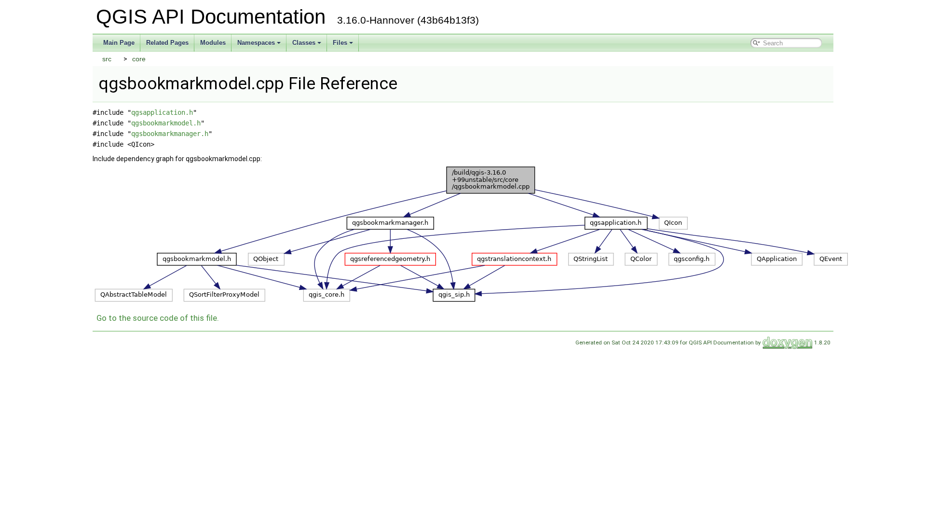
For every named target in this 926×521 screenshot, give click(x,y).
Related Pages (167, 42)
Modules (213, 42)
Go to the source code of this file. (157, 318)
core (139, 59)
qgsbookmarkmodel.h (166, 123)
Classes (303, 42)
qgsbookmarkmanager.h (169, 133)
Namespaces (256, 42)
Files (340, 42)
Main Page (119, 42)
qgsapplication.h (162, 112)
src (106, 59)
